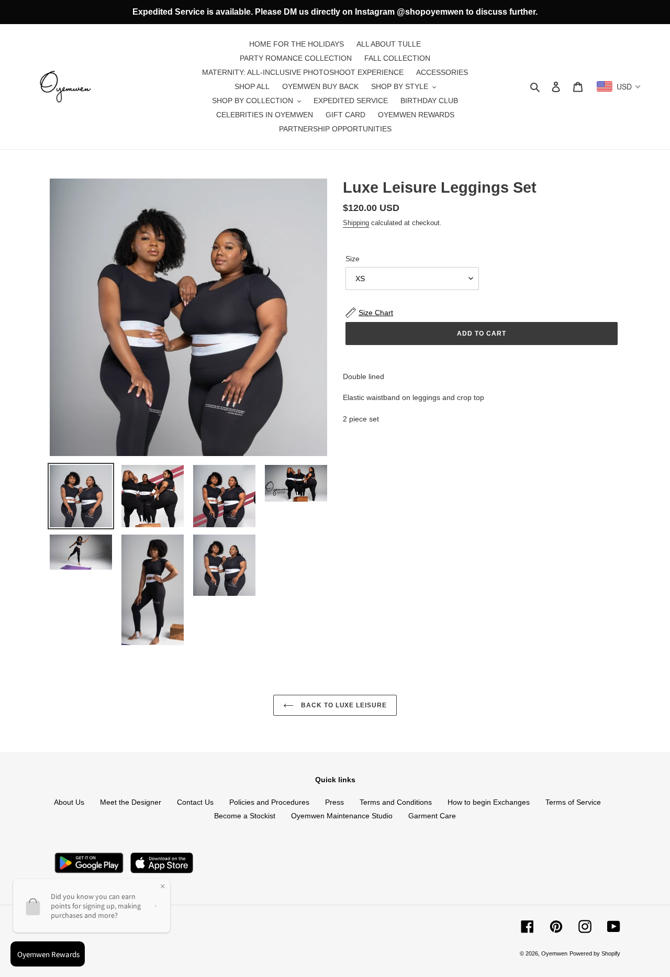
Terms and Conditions (396, 802)
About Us (69, 802)
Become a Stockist (244, 816)
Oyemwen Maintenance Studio (342, 816)
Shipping (356, 223)
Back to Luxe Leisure (343, 705)
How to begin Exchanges (489, 802)
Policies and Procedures (269, 802)
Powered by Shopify (595, 953)
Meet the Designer (130, 802)
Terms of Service (573, 802)
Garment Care (432, 816)
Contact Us (195, 802)
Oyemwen (554, 953)
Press (334, 802)
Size (352, 258)
